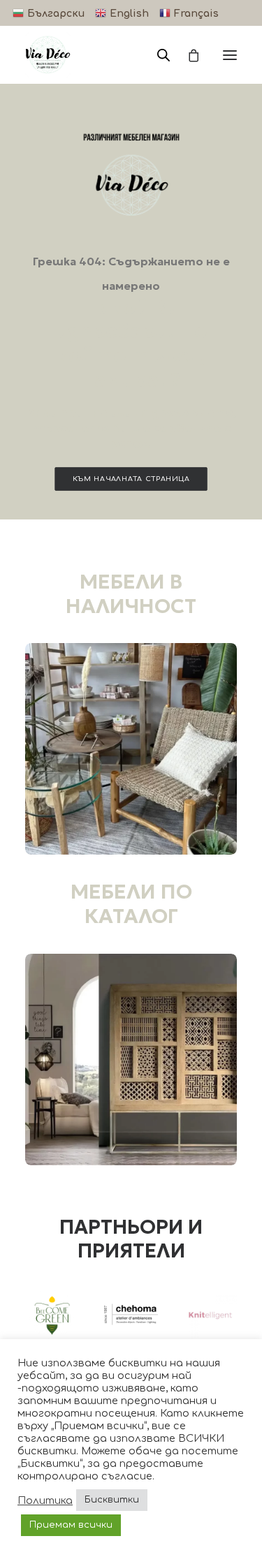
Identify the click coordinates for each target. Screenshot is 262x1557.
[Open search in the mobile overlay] (157, 55)
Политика (45, 1500)
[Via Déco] (48, 55)
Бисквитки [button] (112, 1500)
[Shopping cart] (187, 55)
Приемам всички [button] (70, 1525)
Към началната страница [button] (131, 478)
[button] (230, 55)
